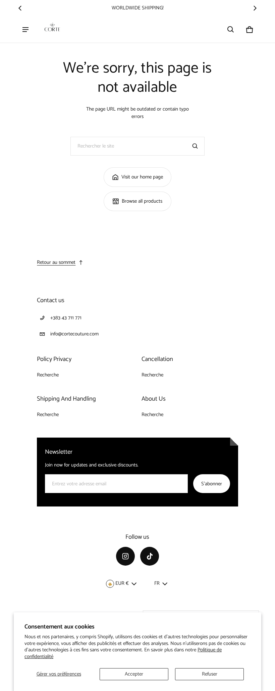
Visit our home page (142, 177)
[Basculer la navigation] (25, 29)
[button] (230, 29)
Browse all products (142, 201)
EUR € (122, 583)
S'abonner (211, 484)
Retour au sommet (56, 262)
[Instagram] (125, 556)
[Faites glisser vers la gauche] (20, 8)
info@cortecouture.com (74, 334)
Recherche (48, 375)
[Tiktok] (149, 556)
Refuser (209, 674)
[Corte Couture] (52, 29)
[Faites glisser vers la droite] (255, 8)
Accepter (134, 674)
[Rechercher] (195, 146)
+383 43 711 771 (65, 318)
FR (157, 583)
